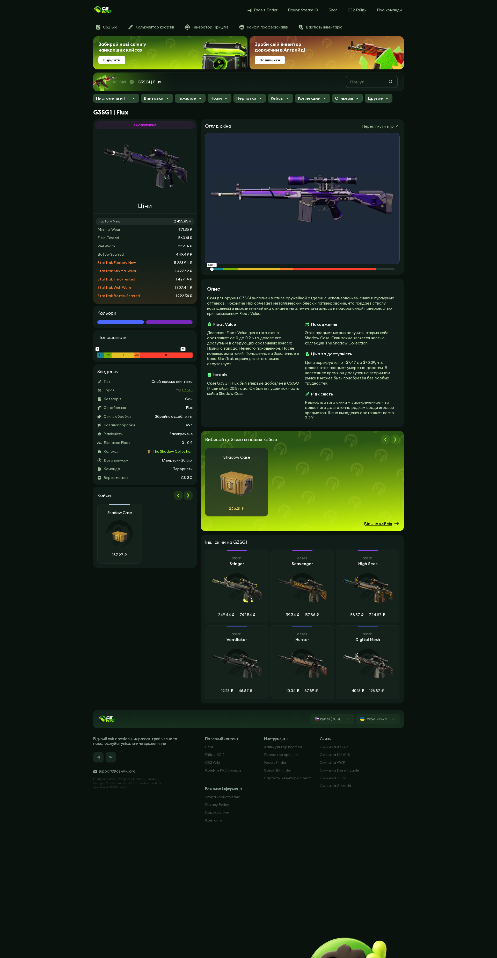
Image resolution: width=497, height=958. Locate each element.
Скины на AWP (332, 762)
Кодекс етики (217, 812)
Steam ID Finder (277, 770)
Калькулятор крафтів (283, 747)
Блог (209, 747)
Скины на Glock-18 (335, 785)
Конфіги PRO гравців (223, 770)
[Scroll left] (178, 495)
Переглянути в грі (378, 126)
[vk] (111, 757)
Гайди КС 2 (214, 754)
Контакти (213, 820)
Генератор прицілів (281, 754)
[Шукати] (390, 81)
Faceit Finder (275, 762)
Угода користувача (222, 797)
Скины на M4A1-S (335, 754)
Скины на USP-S (333, 778)
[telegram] (98, 757)
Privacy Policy (217, 804)
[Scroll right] (188, 495)
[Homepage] (102, 10)
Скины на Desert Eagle (339, 770)
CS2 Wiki (212, 762)
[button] (116, 99)
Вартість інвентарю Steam (287, 778)
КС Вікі (119, 81)
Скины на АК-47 (334, 747)
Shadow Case (119, 513)
